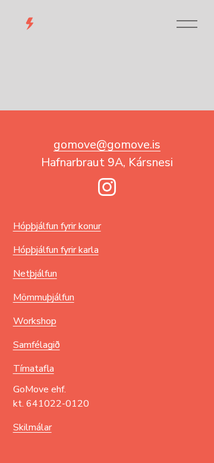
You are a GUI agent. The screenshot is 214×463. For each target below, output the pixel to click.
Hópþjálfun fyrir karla (56, 249)
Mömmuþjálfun (43, 297)
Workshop (34, 321)
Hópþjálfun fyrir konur (57, 226)
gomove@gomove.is (107, 145)
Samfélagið (36, 344)
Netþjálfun (35, 273)
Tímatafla (33, 368)
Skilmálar (32, 427)
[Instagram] (107, 186)
